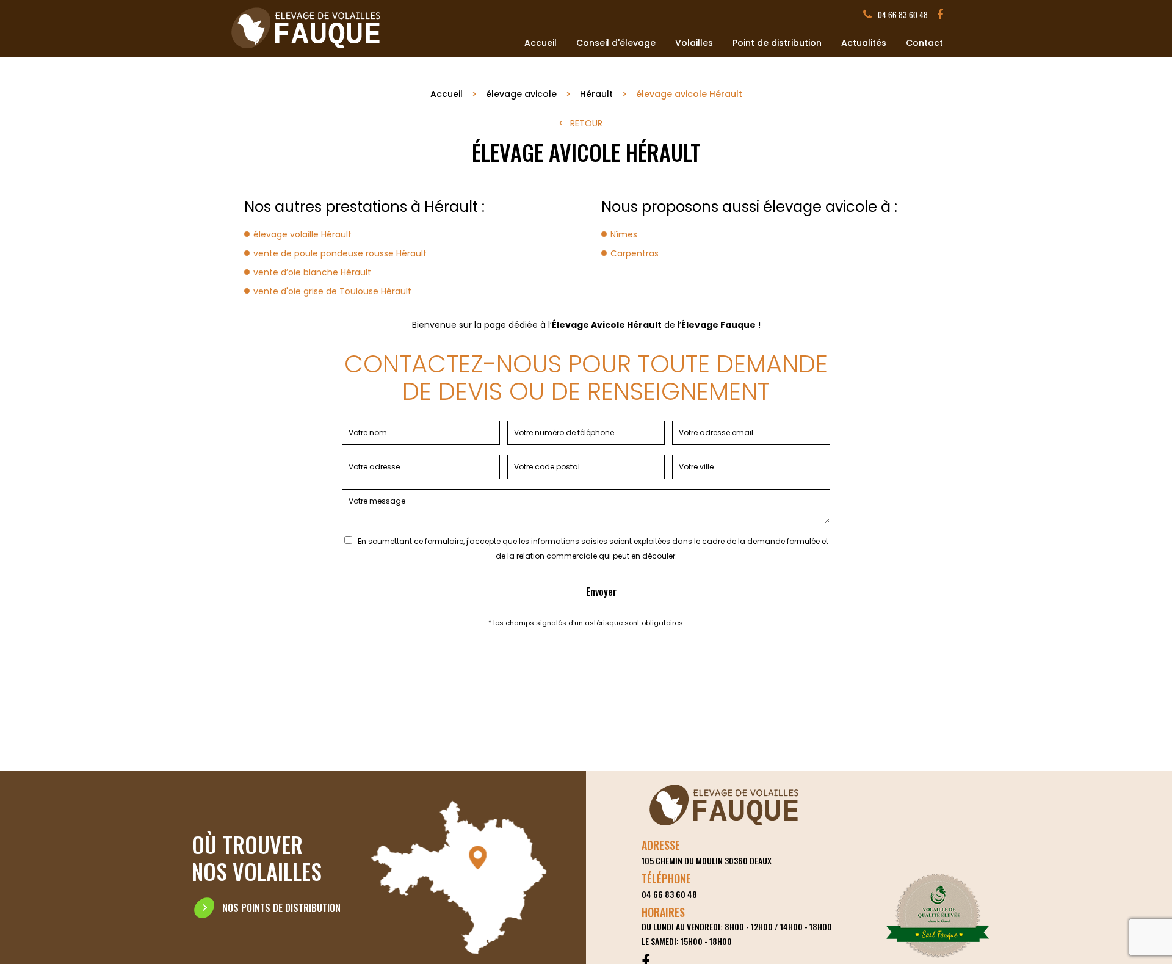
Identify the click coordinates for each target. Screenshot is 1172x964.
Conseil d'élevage (616, 43)
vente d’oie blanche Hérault (312, 272)
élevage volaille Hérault (302, 234)
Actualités (863, 43)
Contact (924, 43)
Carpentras (634, 253)
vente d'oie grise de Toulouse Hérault (332, 291)
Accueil (540, 43)
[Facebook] (940, 14)
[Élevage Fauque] (307, 50)
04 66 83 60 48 (903, 15)
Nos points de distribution (281, 908)
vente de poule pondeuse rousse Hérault (340, 253)
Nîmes (623, 234)
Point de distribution (777, 43)
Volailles (694, 43)
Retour (586, 123)
